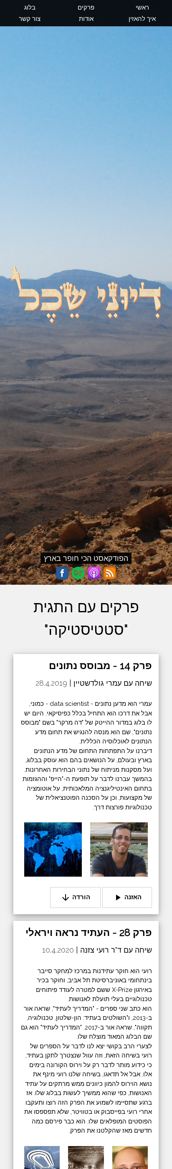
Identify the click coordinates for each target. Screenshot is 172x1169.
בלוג (29, 7)
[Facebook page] (62, 573)
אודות (86, 19)
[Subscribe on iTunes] (94, 573)
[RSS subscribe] (109, 573)
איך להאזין (142, 19)
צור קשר (29, 19)
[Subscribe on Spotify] (78, 573)
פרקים (86, 7)
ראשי (142, 7)
